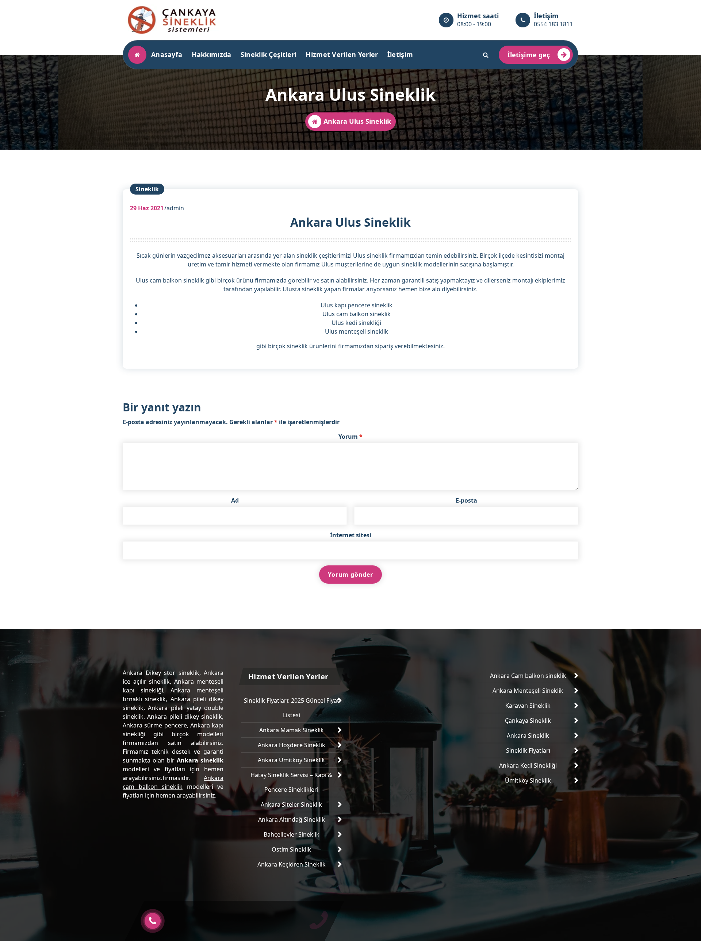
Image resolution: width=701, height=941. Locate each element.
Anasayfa (166, 54)
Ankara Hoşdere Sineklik (291, 745)
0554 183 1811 (553, 24)
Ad (235, 500)
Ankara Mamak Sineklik (291, 730)
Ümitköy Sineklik (528, 780)
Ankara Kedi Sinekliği (528, 765)
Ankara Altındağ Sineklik (291, 819)
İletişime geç (528, 54)
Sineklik (147, 189)
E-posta (466, 500)
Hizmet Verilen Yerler (342, 54)
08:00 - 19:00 (474, 24)
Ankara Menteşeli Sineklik (528, 691)
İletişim (400, 54)
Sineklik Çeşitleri (268, 54)
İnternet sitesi (350, 535)
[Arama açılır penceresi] (486, 54)
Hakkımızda (211, 54)
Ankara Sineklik (528, 735)
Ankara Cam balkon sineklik (528, 676)
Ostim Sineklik (291, 849)
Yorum (350, 437)
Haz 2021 (147, 208)
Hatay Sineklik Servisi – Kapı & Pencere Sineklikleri (291, 782)
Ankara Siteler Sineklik (291, 804)
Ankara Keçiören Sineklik (291, 864)
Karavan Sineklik (528, 706)
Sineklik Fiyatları (528, 750)
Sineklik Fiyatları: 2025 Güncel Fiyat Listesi (291, 707)
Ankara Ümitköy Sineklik (291, 760)
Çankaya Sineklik (528, 721)
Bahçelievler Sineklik (291, 834)
